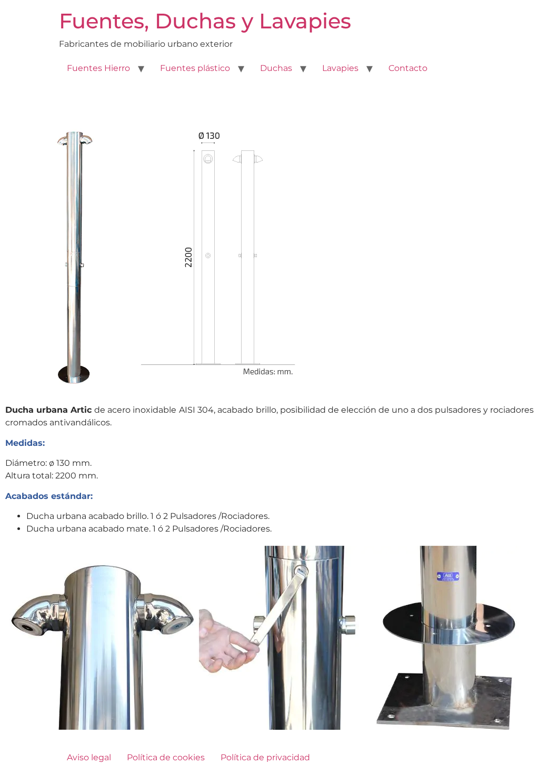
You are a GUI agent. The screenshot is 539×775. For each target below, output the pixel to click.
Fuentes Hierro (98, 68)
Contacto (407, 68)
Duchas (276, 68)
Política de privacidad (265, 757)
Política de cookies (166, 757)
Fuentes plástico (195, 68)
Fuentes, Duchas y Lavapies (205, 21)
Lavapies (340, 68)
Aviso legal (89, 757)
